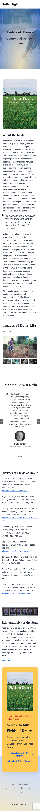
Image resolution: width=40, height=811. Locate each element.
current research (24, 784)
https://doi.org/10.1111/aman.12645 (17, 551)
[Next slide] (35, 347)
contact (20, 792)
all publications (12, 788)
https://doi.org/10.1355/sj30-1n (15, 490)
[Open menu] (36, 4)
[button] (7, 361)
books (23, 788)
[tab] (18, 456)
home (11, 784)
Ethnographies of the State (20, 622)
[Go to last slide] (5, 347)
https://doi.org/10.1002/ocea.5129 (16, 593)
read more (6, 660)
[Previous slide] (1, 421)
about (31, 788)
